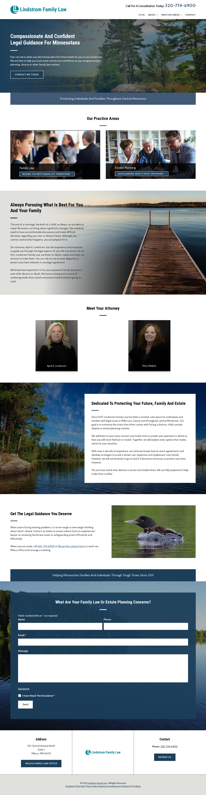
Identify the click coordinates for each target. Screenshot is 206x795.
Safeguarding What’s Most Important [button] (141, 173)
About (152, 15)
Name (21, 619)
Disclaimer (24, 688)
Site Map (80, 786)
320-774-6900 (180, 5)
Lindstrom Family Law (97, 783)
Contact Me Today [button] (27, 74)
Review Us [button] (164, 757)
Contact (190, 15)
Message (23, 650)
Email (22, 635)
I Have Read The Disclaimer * (38, 695)
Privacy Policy (92, 786)
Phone (107, 619)
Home (141, 15)
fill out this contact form (71, 546)
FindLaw (137, 786)
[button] (203, 774)
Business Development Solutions (114, 786)
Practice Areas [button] (170, 15)
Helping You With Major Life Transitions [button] (46, 174)
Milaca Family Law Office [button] (41, 763)
